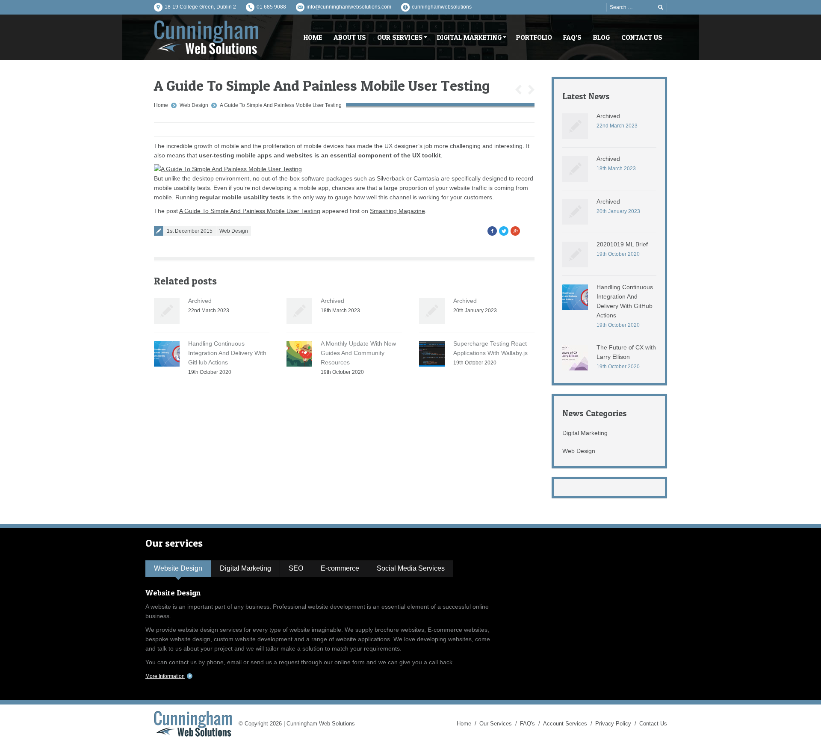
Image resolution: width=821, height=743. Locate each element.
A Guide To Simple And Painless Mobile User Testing (281, 105)
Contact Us (653, 723)
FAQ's (527, 723)
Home (161, 105)
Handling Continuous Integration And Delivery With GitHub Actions (227, 353)
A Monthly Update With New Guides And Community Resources (358, 353)
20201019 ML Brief (622, 244)
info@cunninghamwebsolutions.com (349, 7)
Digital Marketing (585, 432)
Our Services (495, 723)
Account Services (565, 723)
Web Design (194, 105)
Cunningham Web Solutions (320, 723)
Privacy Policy (613, 723)
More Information (165, 676)
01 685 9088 (271, 7)
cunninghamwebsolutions (442, 7)
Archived (200, 300)
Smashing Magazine (397, 210)
